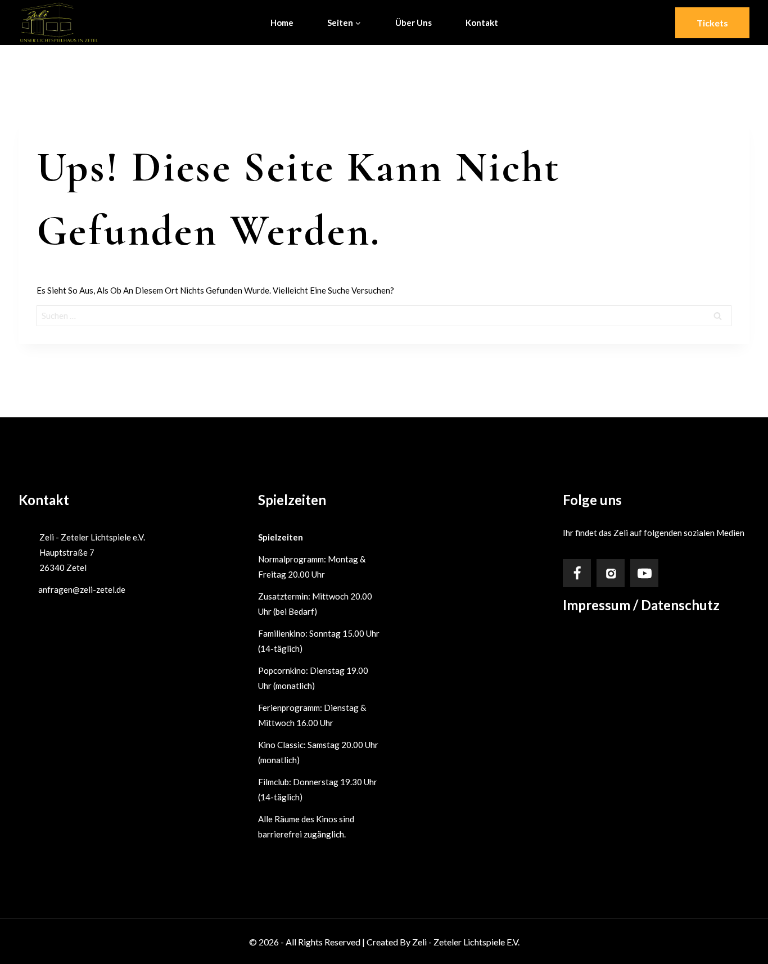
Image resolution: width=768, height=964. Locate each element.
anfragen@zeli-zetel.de (81, 589)
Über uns (413, 22)
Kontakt (482, 22)
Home (281, 22)
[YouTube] (644, 573)
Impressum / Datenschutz (641, 605)
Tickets (712, 22)
